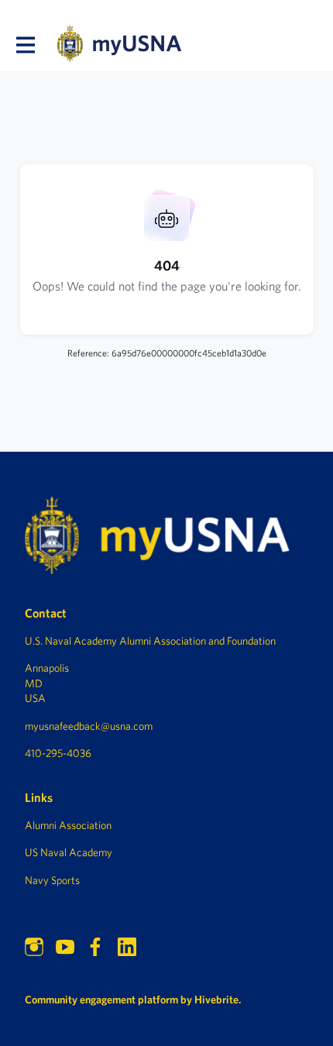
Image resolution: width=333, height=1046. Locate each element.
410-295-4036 (58, 753)
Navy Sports (52, 880)
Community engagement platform (101, 999)
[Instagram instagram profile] (34, 947)
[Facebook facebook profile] (96, 947)
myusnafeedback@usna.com (89, 726)
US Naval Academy (68, 852)
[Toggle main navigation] (24, 44)
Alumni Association (68, 825)
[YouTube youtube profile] (65, 947)
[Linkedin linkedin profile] (127, 947)
